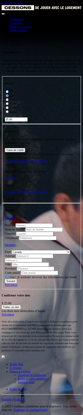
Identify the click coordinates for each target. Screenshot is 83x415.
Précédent (11, 285)
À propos (16, 23)
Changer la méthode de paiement (26, 161)
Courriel (10, 233)
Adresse (10, 256)
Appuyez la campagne (32, 375)
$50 (12, 100)
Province (10, 268)
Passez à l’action (20, 26)
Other (13, 112)
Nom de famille (15, 229)
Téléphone (11, 238)
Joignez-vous (26, 382)
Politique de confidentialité (30, 410)
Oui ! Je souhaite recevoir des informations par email (43, 277)
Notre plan (16, 19)
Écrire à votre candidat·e (33, 378)
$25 (12, 96)
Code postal (12, 272)
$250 (13, 108)
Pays (8, 252)
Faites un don (18, 30)
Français (18, 3)
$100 (13, 104)
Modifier (10, 218)
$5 (11, 92)
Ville (8, 264)
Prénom (10, 225)
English (6, 3)
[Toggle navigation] (3, 13)
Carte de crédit (15, 150)
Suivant (10, 178)
